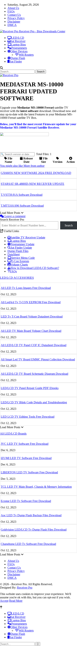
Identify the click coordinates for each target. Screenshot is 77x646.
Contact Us (14, 14)
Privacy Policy (16, 18)
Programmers (19, 48)
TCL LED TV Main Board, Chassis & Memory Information (36, 486)
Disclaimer (13, 21)
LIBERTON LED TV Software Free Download (29, 472)
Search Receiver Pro (12, 219)
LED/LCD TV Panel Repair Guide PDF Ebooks (29, 388)
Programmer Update (22, 244)
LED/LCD (17, 37)
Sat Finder (16, 61)
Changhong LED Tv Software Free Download (28, 543)
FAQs (11, 11)
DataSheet (13, 254)
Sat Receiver (17, 41)
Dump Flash (17, 58)
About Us (13, 8)
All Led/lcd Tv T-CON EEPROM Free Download (31, 302)
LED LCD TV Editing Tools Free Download (27, 416)
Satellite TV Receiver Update (27, 237)
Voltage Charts (19, 264)
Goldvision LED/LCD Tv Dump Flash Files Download (34, 529)
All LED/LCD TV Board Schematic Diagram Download (34, 373)
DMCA (12, 25)
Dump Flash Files (17, 251)
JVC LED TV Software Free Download (24, 443)
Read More (15, 600)
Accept (4, 600)
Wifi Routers (26, 54)
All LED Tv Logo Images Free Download (26, 287)
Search (69, 225)
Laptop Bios (18, 44)
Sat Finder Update (21, 247)
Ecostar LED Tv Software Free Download (26, 501)
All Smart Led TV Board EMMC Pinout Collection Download (38, 359)
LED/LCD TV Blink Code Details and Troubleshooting (34, 402)
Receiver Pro (24, 587)
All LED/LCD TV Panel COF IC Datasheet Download (33, 345)
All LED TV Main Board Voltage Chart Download (31, 330)
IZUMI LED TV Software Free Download (26, 458)
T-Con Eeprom (20, 261)
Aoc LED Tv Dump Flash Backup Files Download (31, 515)
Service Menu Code (23, 257)
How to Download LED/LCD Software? (34, 268)
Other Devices (18, 51)
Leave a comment (14, 216)
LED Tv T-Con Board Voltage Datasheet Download (32, 316)
